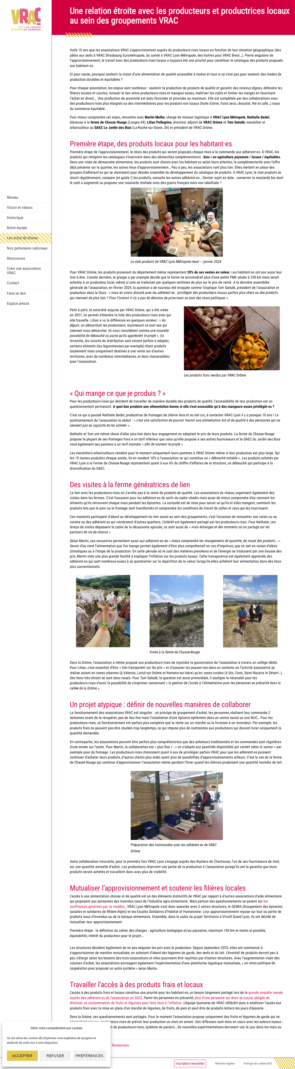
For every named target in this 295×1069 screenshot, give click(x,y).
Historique (15, 217)
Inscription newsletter (190, 1063)
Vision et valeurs (20, 207)
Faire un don (16, 293)
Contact (13, 283)
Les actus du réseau (22, 238)
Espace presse (18, 303)
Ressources (16, 258)
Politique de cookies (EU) (258, 1063)
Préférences (89, 1056)
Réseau (12, 197)
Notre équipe (17, 227)
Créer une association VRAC (24, 270)
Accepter (22, 1056)
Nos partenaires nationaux (27, 248)
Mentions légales (224, 1063)
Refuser (55, 1056)
